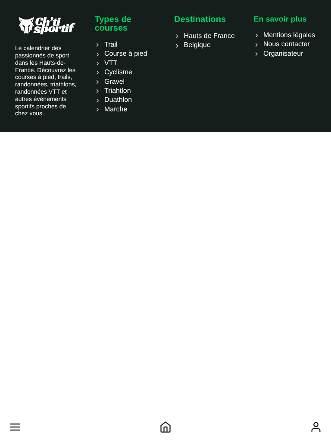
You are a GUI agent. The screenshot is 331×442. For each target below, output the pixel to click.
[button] (15, 427)
